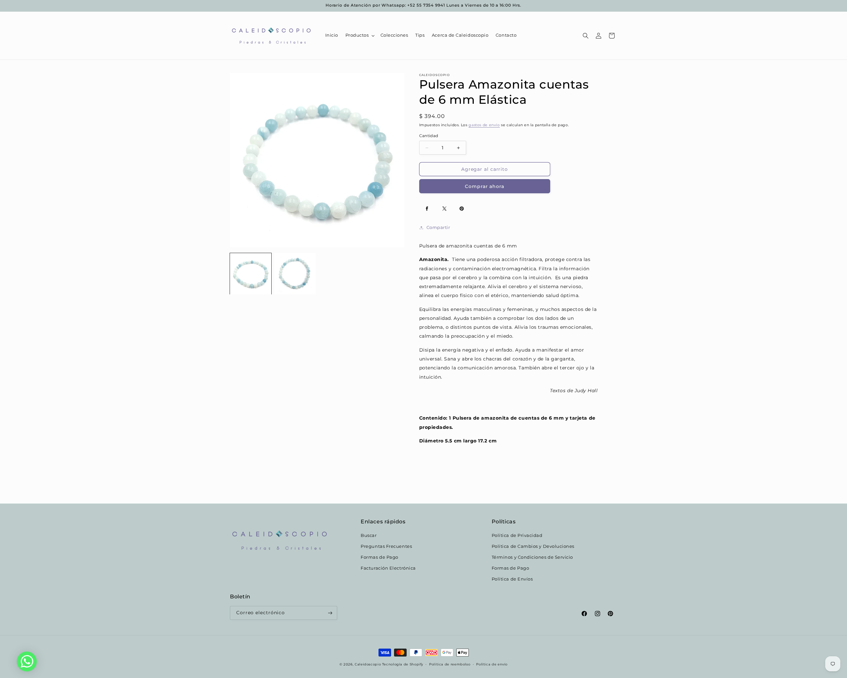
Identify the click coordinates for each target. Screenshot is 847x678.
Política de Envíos (512, 578)
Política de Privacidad (517, 535)
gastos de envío (484, 125)
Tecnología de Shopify (402, 664)
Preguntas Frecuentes (386, 546)
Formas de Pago (379, 556)
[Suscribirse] (330, 613)
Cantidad (428, 136)
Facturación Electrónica (388, 567)
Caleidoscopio (368, 664)
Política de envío (492, 664)
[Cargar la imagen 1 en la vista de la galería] (250, 273)
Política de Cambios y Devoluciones (533, 546)
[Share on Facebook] (427, 209)
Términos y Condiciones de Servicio (532, 556)
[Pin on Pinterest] (462, 209)
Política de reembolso (449, 664)
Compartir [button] (438, 227)
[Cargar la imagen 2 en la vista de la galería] (295, 273)
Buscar (369, 535)
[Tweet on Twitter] (444, 209)
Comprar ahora (484, 186)
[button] (359, 35)
